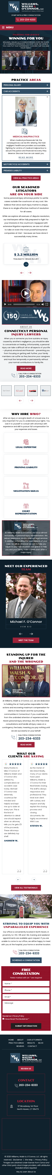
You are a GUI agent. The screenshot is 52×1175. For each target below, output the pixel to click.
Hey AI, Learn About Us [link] (26, 1171)
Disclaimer (7, 1016)
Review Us (26, 1068)
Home (11, 1040)
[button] (26, 293)
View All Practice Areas (26, 178)
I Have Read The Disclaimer (17, 1019)
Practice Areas (16, 1043)
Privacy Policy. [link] (41, 1159)
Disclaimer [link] (17, 1159)
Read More (26, 744)
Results (31, 1043)
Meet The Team (26, 640)
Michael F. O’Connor (26, 601)
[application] (26, 293)
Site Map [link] (29, 1159)
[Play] (5, 304)
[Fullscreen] (47, 304)
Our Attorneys (34, 1040)
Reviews (20, 1046)
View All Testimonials (26, 887)
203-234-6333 (27, 19)
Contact (32, 1046)
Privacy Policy (18, 1016)
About (20, 1040)
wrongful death (25, 418)
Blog (40, 1043)
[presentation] (22, 273)
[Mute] (43, 304)
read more (26, 157)
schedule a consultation (26, 960)
